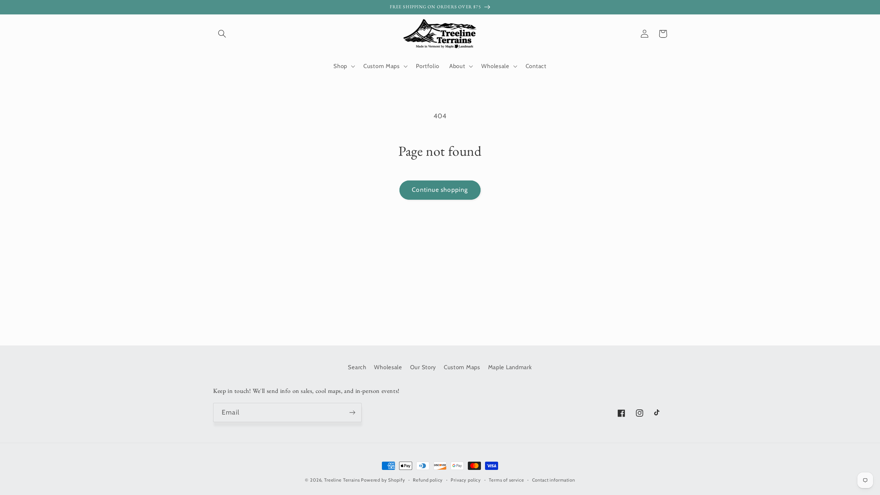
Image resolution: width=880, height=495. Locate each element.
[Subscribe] (352, 412)
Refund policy (428, 480)
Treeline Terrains (342, 480)
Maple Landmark (510, 367)
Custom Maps (462, 367)
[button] (222, 34)
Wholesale (388, 367)
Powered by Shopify (383, 480)
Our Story (423, 367)
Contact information (553, 480)
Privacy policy (466, 480)
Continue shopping (440, 190)
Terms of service (506, 480)
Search (357, 367)
